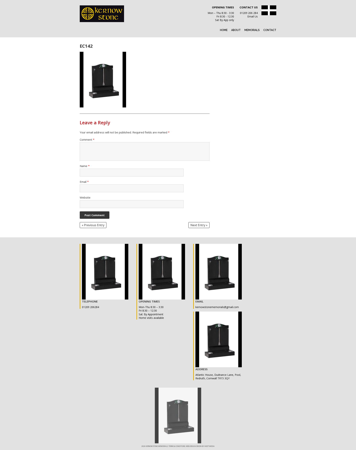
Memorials (252, 30)
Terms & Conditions (177, 446)
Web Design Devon (194, 446)
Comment (87, 139)
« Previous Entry (93, 225)
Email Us (252, 16)
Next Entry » (198, 225)
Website (85, 197)
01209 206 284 (249, 13)
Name (85, 166)
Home (224, 30)
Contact (269, 30)
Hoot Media (209, 446)
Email (84, 182)
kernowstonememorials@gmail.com (217, 307)
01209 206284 (90, 307)
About (236, 30)
